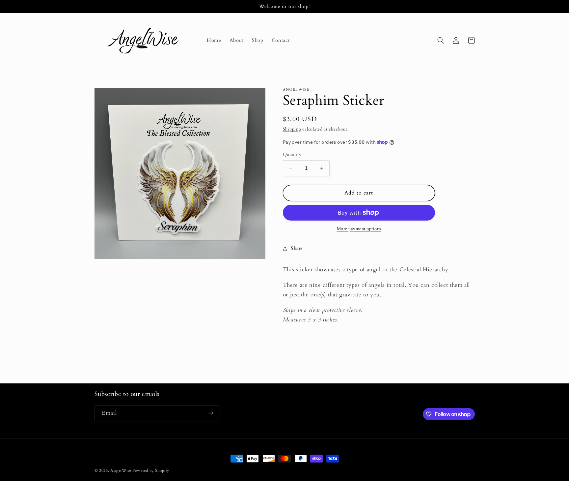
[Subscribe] (210, 413)
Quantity (292, 154)
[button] (440, 40)
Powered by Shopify (150, 470)
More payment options (359, 229)
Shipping (292, 129)
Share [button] (297, 248)
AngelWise (120, 470)
